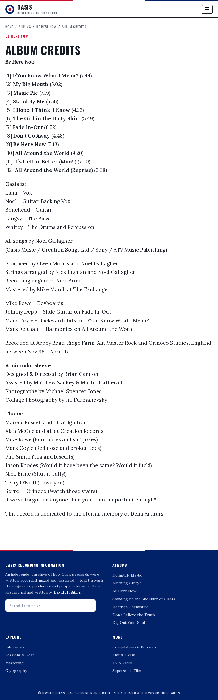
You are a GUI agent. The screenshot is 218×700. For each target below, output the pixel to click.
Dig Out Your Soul (128, 622)
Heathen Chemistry (129, 606)
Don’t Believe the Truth (133, 614)
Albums (25, 26)
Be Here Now (46, 26)
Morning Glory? (126, 582)
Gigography (16, 670)
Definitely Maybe (127, 575)
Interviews (14, 647)
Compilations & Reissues (134, 647)
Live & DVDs (123, 655)
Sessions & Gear (19, 655)
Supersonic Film (126, 670)
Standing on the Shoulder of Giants (143, 598)
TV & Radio (122, 663)
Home (9, 26)
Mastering (14, 663)
